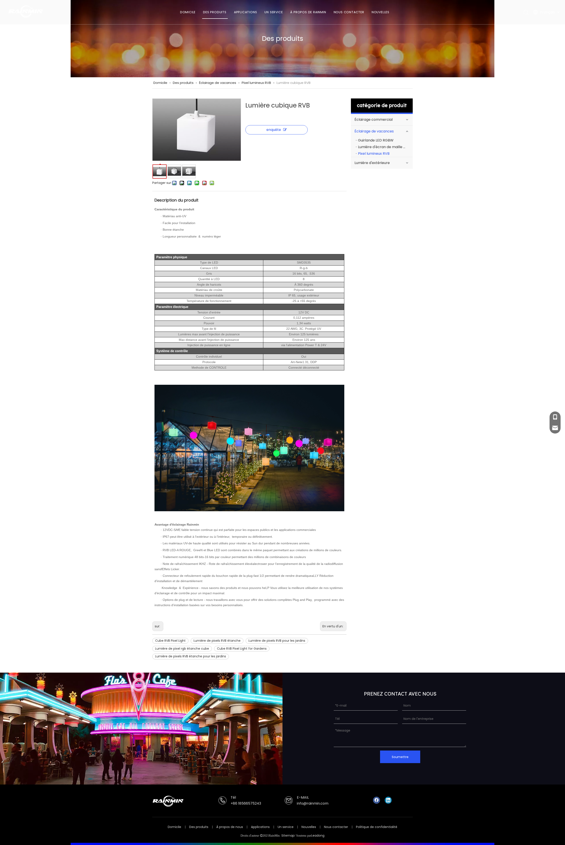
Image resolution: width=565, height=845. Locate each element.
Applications (260, 827)
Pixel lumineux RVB (374, 153)
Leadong (317, 835)
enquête (273, 129)
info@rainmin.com (312, 803)
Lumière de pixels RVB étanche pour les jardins (190, 656)
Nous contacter (336, 827)
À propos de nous (229, 827)
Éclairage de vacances (374, 131)
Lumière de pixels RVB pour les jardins (277, 640)
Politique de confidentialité (376, 827)
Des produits (198, 827)
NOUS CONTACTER (349, 12)
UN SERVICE (273, 12)
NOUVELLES (380, 12)
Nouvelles (308, 827)
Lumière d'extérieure (372, 162)
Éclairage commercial (373, 119)
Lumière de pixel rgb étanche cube (182, 648)
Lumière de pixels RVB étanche (217, 640)
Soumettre (400, 757)
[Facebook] (376, 800)
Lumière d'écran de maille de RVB (385, 146)
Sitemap (287, 835)
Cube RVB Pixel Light (170, 640)
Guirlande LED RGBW (376, 140)
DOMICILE (188, 12)
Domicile (174, 827)
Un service (286, 827)
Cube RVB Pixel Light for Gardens (242, 648)
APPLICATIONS (245, 12)
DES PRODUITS (214, 12)
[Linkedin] (388, 800)
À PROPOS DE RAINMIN (308, 12)
